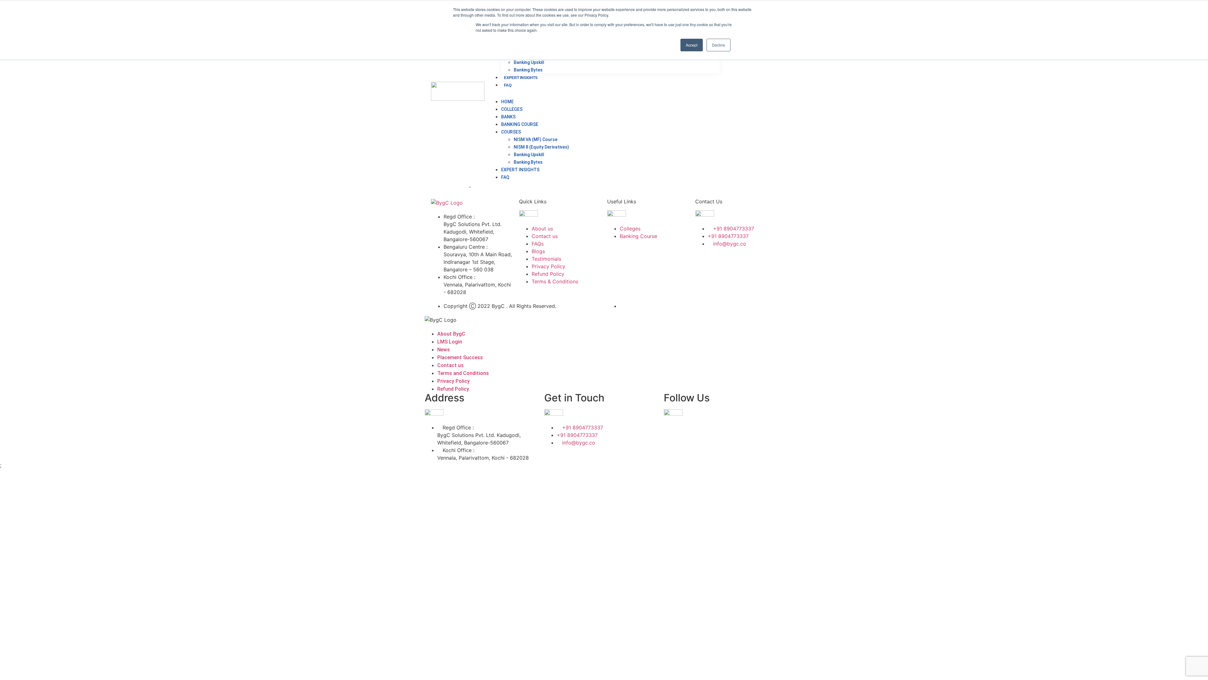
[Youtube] (703, 279)
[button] (604, 92)
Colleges (512, 109)
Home (507, 101)
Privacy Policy (453, 381)
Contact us (450, 365)
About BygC (451, 334)
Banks (508, 116)
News (443, 350)
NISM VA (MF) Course (535, 139)
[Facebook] (703, 261)
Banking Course (519, 124)
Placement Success (460, 357)
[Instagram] (755, 261)
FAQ (508, 85)
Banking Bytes (528, 69)
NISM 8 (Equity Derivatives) (541, 147)
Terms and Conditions (463, 373)
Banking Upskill (529, 62)
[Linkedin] (738, 261)
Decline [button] (718, 45)
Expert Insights (521, 78)
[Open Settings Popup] (744, 91)
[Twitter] (720, 261)
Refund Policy (453, 389)
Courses (511, 131)
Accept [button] (691, 45)
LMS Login (449, 342)
